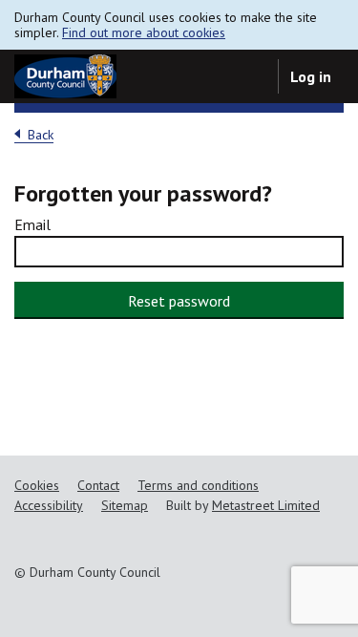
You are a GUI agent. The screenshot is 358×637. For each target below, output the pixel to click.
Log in (310, 76)
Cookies (36, 485)
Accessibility (48, 505)
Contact (98, 485)
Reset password (179, 300)
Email (32, 224)
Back (40, 135)
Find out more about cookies (143, 32)
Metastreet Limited (266, 505)
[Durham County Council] (65, 76)
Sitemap (124, 505)
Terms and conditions (198, 485)
